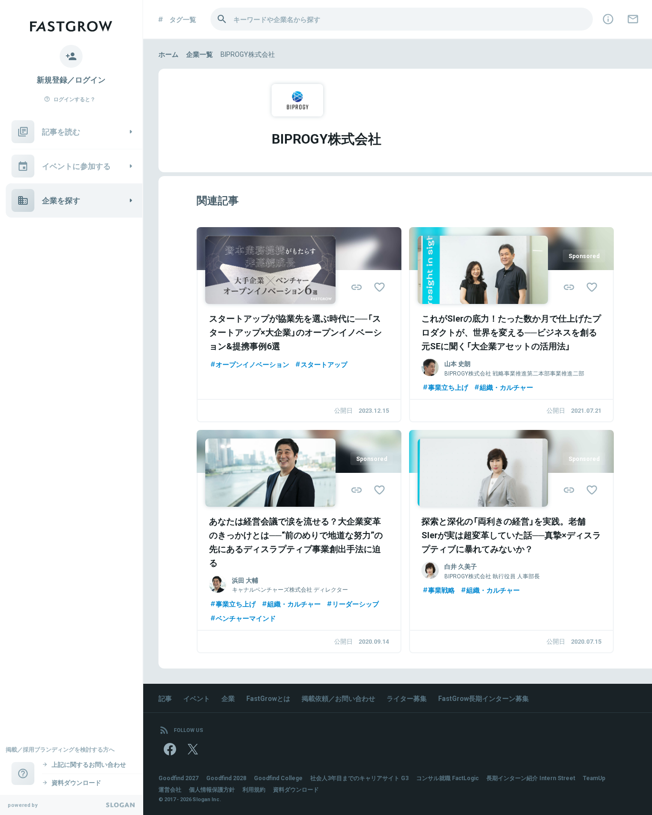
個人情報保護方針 (212, 789)
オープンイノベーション (252, 364)
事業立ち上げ (448, 387)
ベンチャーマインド (246, 618)
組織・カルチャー (506, 387)
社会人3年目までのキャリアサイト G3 (359, 777)
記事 (165, 698)
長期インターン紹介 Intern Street (530, 777)
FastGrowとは (268, 698)
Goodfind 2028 (226, 777)
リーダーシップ (355, 603)
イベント (196, 698)
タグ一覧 (182, 19)
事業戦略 (441, 590)
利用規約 (253, 789)
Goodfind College (278, 777)
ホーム (168, 54)
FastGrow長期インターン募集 (483, 698)
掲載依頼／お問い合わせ (338, 698)
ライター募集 (407, 698)
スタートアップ (324, 364)
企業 (228, 698)
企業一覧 (199, 54)
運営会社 (169, 789)
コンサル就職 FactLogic (447, 777)
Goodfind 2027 (178, 777)
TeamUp (594, 777)
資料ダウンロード (296, 789)
